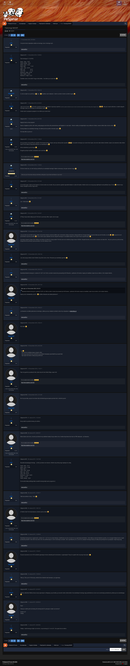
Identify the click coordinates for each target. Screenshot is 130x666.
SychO (126, 663)
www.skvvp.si (73, 311)
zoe (11, 168)
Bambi (11, 106)
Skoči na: (107, 649)
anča (11, 122)
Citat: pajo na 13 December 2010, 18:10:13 (30, 288)
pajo (7, 31)
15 (18, 35)
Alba (11, 142)
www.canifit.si (24, 49)
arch (11, 359)
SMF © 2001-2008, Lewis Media (120, 662)
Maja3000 (11, 93)
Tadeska (11, 615)
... (16, 35)
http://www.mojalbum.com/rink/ (27, 159)
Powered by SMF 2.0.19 (107, 662)
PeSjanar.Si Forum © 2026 (10, 662)
